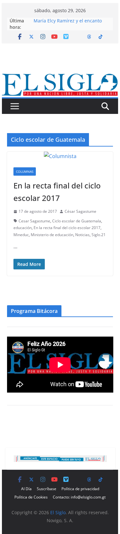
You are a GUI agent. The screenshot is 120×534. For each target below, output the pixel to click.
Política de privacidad (80, 488)
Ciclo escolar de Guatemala (76, 221)
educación (22, 227)
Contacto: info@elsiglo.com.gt (79, 497)
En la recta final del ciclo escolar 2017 (67, 227)
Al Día (26, 488)
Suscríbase (46, 488)
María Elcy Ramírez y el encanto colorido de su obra (68, 24)
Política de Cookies (31, 497)
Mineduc (21, 234)
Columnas (24, 171)
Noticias (82, 234)
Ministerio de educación (52, 234)
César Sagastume (80, 211)
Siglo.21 (99, 234)
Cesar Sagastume (34, 221)
